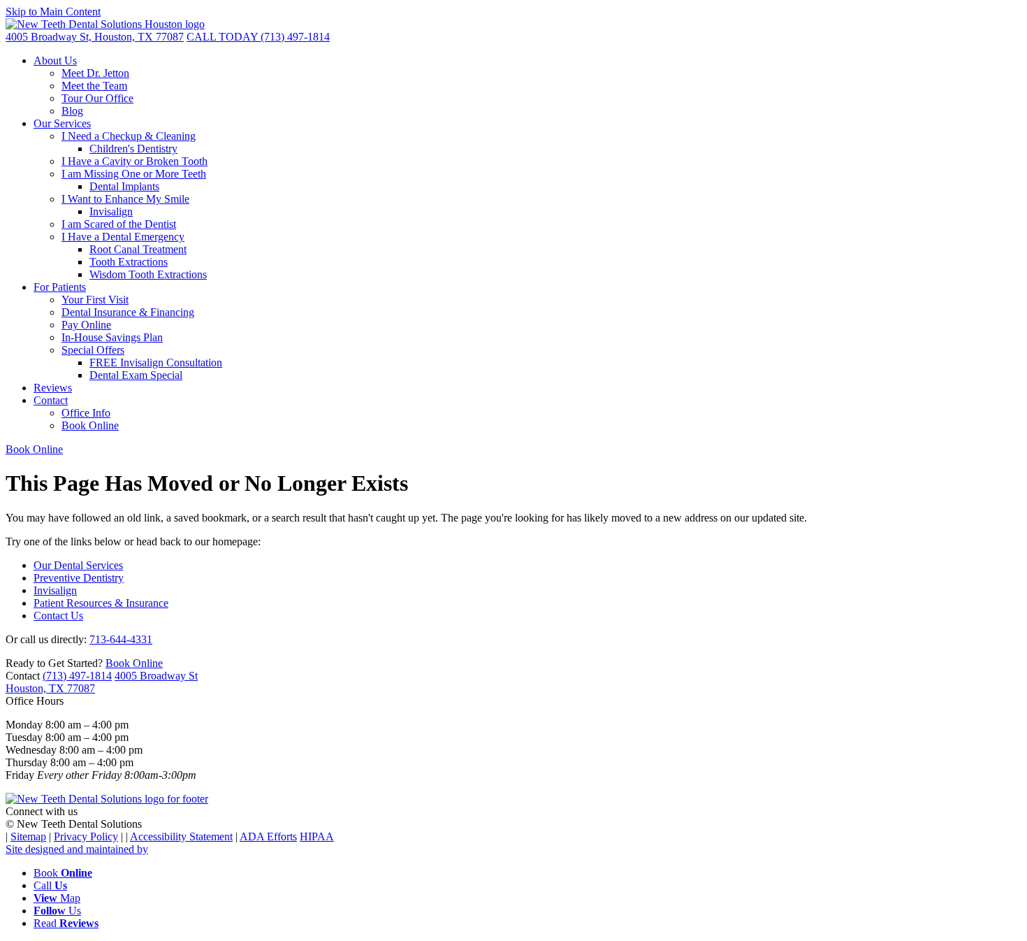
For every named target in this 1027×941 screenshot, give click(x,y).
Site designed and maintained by (77, 849)
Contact (51, 400)
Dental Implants (124, 186)
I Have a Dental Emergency (122, 237)
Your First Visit (95, 300)
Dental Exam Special (135, 375)
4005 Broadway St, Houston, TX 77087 (95, 37)
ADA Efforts (268, 836)
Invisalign (111, 211)
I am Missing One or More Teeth (133, 174)
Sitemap (28, 836)
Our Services (62, 123)
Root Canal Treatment (138, 249)
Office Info (85, 413)
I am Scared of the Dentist (118, 224)
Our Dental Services (78, 565)
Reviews (53, 388)
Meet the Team (94, 86)
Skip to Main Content (53, 11)
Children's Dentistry (133, 149)
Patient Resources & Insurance (101, 603)
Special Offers (92, 350)
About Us (55, 60)
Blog (72, 111)
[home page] (105, 24)
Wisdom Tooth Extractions (148, 274)
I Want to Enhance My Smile (125, 199)
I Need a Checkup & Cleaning (128, 136)
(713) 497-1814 (258, 37)
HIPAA (317, 836)
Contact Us (58, 616)
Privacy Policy (86, 836)
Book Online (90, 425)
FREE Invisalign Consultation (155, 362)
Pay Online (86, 325)
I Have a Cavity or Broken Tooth (134, 161)
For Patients (60, 287)
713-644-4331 (120, 639)
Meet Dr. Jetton (95, 73)
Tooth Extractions (128, 262)
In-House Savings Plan (112, 337)
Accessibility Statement (181, 836)
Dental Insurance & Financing (127, 312)
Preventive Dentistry (79, 578)
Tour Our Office (97, 98)
